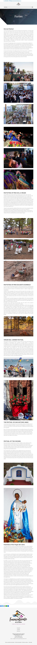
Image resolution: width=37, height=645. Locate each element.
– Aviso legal (30, 642)
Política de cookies (25, 642)
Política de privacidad (18, 642)
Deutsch (18, 631)
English (18, 629)
